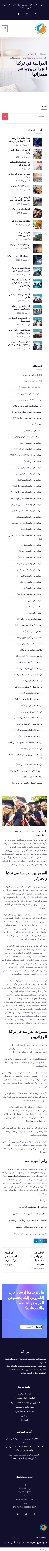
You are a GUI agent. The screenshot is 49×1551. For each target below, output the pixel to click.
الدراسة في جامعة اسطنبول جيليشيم (27, 510)
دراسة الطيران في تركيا (32, 711)
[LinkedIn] (18, 14)
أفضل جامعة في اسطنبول (31, 393)
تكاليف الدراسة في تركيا (20, 185)
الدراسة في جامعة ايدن (32, 529)
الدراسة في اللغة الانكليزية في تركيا (27, 455)
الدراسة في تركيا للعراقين (31, 467)
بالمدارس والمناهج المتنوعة (19, 1176)
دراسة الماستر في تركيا (32, 736)
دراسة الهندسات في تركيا (20, 244)
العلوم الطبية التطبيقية (33, 606)
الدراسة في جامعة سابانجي (31, 575)
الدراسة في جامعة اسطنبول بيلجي (28, 504)
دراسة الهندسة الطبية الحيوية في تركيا (26, 742)
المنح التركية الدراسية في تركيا (29, 625)
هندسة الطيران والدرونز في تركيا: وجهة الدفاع (19, 331)
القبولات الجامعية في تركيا (31, 619)
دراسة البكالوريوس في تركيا (30, 668)
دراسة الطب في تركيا (33, 705)
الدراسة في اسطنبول (33, 442)
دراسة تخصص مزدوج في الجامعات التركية (25, 754)
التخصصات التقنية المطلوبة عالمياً (28, 412)
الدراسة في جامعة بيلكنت (31, 557)
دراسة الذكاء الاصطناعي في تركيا (28, 686)
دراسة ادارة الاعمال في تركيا (30, 662)
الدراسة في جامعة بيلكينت (31, 563)
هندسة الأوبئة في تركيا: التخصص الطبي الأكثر (21, 269)
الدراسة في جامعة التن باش (30, 516)
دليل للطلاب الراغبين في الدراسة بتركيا (20, 163)
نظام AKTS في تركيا (33, 776)
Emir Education (37, 831)
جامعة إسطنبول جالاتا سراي (30, 656)
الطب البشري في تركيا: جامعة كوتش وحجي (20, 307)
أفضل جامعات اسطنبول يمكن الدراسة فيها (30, 1213)
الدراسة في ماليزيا (34, 600)
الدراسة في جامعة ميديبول (31, 594)
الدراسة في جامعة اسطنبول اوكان (28, 498)
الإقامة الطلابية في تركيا (32, 399)
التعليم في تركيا (35, 430)
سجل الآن (22, 7)
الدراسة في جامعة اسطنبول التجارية (27, 492)
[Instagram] (26, 14)
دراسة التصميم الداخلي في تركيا (29, 674)
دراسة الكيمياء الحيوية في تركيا (29, 730)
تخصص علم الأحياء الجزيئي (31, 637)
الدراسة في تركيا (35, 461)
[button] (24, 1549)
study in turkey (30, 375)
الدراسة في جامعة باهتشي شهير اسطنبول (25, 535)
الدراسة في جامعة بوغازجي (31, 545)
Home (43, 54)
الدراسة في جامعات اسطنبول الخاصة (22, 234)
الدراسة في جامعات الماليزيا (30, 473)
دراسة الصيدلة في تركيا (32, 693)
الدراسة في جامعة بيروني (31, 551)
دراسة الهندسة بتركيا (33, 748)
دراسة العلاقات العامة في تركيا (29, 717)
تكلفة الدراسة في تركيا (21, 220)
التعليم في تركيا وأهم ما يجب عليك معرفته (30, 1233)
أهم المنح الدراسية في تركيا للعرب (33, 1207)
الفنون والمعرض (35, 612)
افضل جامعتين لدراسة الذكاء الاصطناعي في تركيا (19, 140)
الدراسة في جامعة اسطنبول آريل (28, 486)
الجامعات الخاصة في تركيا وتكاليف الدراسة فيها (28, 1220)
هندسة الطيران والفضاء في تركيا (28, 782)
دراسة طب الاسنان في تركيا (30, 764)
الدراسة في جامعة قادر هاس (30, 582)
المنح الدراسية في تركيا (20, 209)
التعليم (39, 424)
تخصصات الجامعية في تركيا (31, 643)
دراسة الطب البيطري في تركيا (29, 699)
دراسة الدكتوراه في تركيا (32, 680)
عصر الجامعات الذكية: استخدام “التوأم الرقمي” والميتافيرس (20, 282)
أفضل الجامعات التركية (32, 387)
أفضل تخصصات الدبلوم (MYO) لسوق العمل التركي (19, 343)
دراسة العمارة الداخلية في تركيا (29, 723)
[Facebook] (34, 14)
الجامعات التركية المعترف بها (30, 436)
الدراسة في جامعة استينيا (31, 479)
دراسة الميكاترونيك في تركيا (18, 256)
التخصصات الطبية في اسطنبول (29, 418)
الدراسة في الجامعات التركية (30, 449)
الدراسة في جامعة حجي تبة (31, 569)
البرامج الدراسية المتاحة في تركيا (28, 405)
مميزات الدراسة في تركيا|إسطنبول (27, 770)
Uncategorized (31, 381)
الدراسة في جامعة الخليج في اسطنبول (26, 523)
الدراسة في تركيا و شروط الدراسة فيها (31, 1227)
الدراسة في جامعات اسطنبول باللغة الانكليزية (20, 199)
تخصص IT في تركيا (34, 631)
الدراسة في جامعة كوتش (32, 588)
